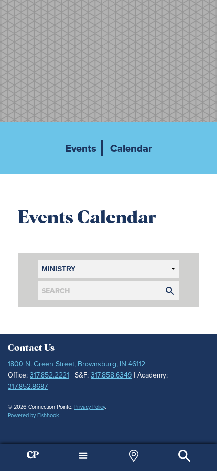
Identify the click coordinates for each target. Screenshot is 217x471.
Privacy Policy (89, 407)
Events (80, 148)
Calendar (131, 148)
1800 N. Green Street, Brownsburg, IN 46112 (76, 364)
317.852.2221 (49, 375)
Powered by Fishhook (33, 415)
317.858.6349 (111, 375)
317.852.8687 (28, 386)
